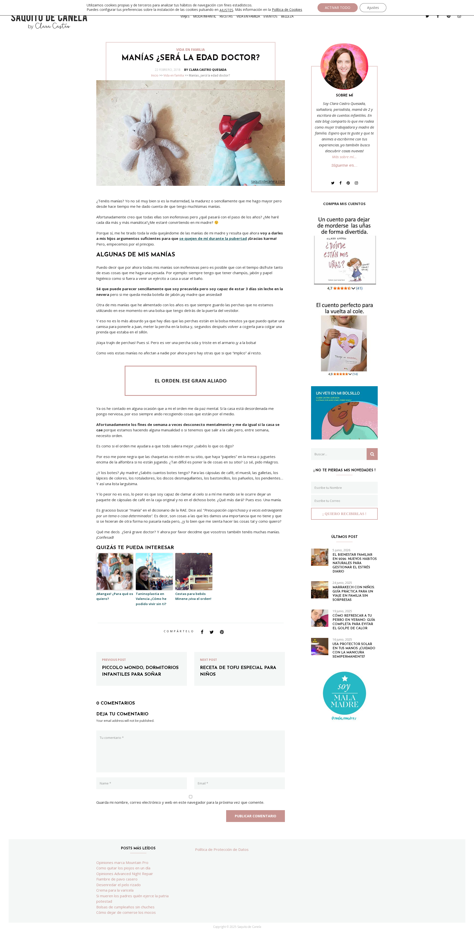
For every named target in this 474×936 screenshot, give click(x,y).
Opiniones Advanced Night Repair (124, 873)
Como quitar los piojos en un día (123, 867)
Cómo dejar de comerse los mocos (126, 912)
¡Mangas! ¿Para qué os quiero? (114, 596)
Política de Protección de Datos (222, 849)
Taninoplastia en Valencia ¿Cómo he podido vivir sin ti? (151, 599)
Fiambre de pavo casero (117, 879)
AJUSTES (226, 10)
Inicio (154, 75)
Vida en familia (248, 16)
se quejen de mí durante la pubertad (213, 238)
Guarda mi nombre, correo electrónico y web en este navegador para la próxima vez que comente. (180, 802)
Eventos (270, 16)
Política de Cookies (287, 9)
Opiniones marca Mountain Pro (122, 862)
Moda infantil (204, 16)
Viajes (185, 16)
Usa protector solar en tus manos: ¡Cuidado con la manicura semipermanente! (354, 650)
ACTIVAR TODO (337, 7)
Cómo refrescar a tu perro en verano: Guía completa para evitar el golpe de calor (354, 622)
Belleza (287, 16)
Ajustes (373, 7)
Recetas (226, 16)
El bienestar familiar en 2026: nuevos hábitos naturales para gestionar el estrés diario (355, 563)
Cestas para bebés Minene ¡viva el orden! (193, 596)
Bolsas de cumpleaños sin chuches (125, 906)
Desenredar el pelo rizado (118, 884)
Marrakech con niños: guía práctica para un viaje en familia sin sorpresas (354, 594)
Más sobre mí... (344, 156)
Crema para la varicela (115, 890)
